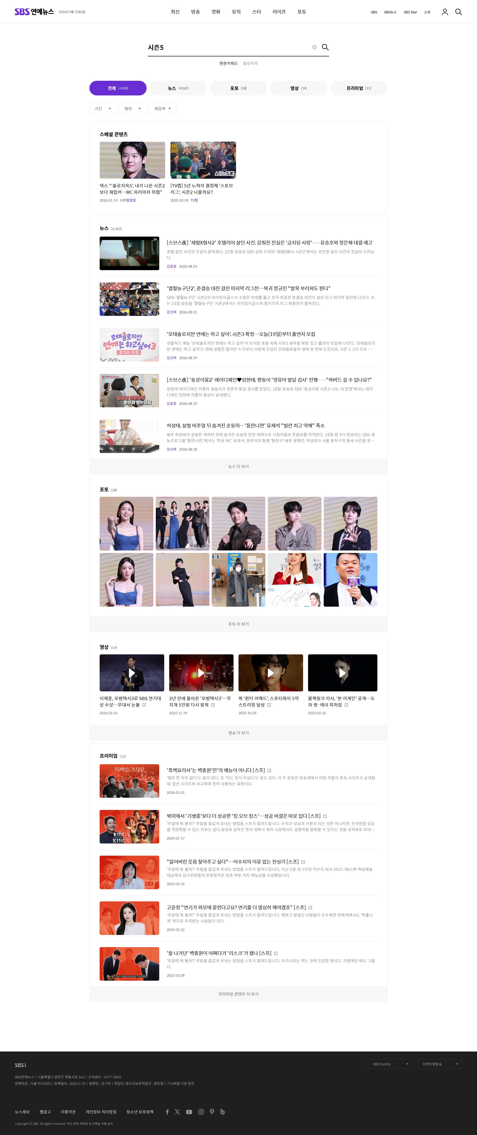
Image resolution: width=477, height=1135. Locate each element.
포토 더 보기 (238, 624)
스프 (427, 12)
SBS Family (382, 1064)
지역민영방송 (432, 1064)
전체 (118, 88)
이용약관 (68, 1112)
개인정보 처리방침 (101, 1112)
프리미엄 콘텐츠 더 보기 (238, 994)
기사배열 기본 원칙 (180, 1083)
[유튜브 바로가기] (189, 1112)
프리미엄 (359, 88)
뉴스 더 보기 (238, 466)
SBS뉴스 (390, 12)
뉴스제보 (22, 1112)
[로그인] (444, 12)
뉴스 (178, 88)
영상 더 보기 (238, 733)
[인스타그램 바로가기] (201, 1112)
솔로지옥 (250, 63)
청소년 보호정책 (140, 1112)
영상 (298, 88)
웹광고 (45, 1112)
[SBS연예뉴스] (34, 11)
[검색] (458, 12)
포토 (238, 88)
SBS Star (410, 12)
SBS (374, 12)
